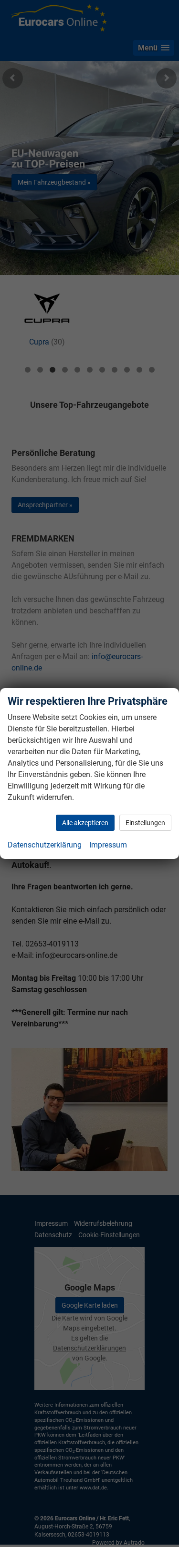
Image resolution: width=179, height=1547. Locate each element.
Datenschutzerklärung (45, 844)
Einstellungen (145, 823)
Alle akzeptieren (85, 823)
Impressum (108, 844)
